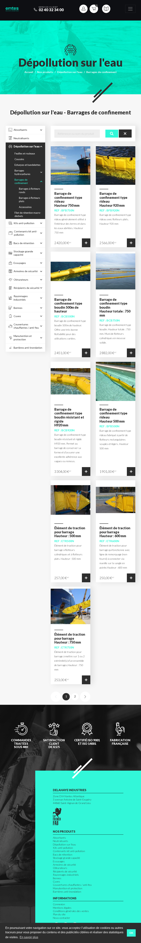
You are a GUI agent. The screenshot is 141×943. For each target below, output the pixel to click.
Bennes (57, 878)
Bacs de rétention (62, 854)
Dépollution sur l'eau (69, 72)
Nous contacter (61, 917)
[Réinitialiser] (125, 133)
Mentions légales (62, 907)
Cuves (56, 881)
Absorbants (59, 837)
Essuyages (59, 861)
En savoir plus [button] (29, 937)
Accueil (28, 72)
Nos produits (45, 72)
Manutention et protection (67, 888)
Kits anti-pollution (63, 847)
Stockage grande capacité (66, 857)
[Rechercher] (111, 134)
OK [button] (131, 932)
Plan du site (59, 914)
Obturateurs (60, 867)
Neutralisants (60, 841)
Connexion (59, 904)
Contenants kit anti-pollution (69, 851)
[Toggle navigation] (130, 9)
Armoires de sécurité (64, 864)
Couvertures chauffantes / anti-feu (72, 884)
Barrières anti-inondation (67, 891)
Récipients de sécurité (65, 871)
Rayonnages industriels (66, 874)
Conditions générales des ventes (71, 911)
